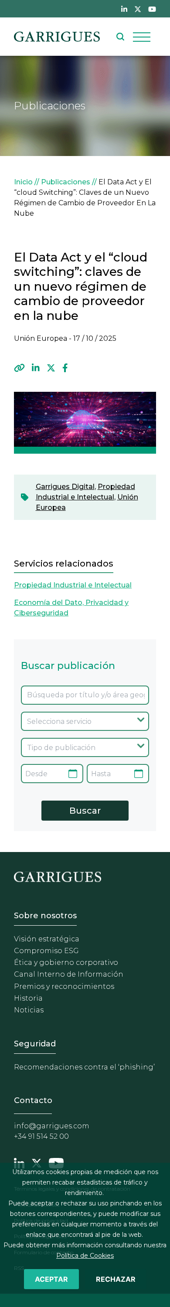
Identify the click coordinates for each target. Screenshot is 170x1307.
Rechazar (116, 1279)
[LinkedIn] (36, 368)
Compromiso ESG (46, 951)
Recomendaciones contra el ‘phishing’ (84, 1067)
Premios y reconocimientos (64, 986)
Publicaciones (65, 182)
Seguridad (35, 1044)
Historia (28, 998)
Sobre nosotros (45, 915)
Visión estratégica (46, 939)
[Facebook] (65, 368)
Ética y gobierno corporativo (66, 962)
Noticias (29, 1010)
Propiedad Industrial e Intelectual (73, 585)
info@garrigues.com (51, 1126)
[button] (19, 368)
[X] (51, 368)
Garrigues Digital (65, 486)
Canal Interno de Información (68, 974)
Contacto (33, 1100)
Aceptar (51, 1279)
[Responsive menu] (141, 36)
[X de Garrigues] (137, 8)
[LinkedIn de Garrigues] (124, 8)
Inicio (23, 182)
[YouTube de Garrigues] (152, 8)
